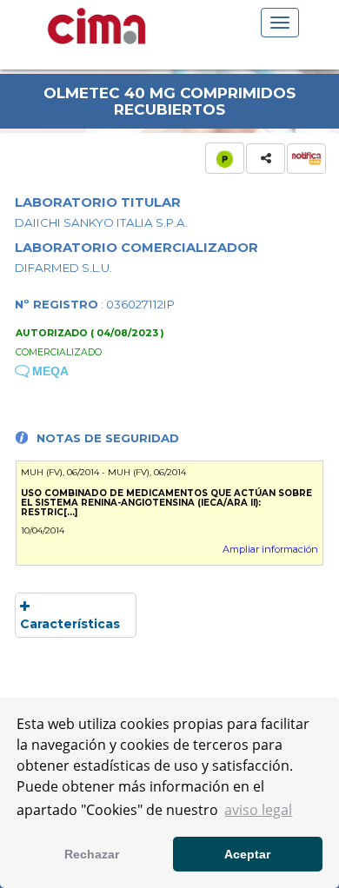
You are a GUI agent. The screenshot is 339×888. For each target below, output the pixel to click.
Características (70, 624)
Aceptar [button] (247, 854)
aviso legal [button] (258, 809)
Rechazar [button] (91, 854)
